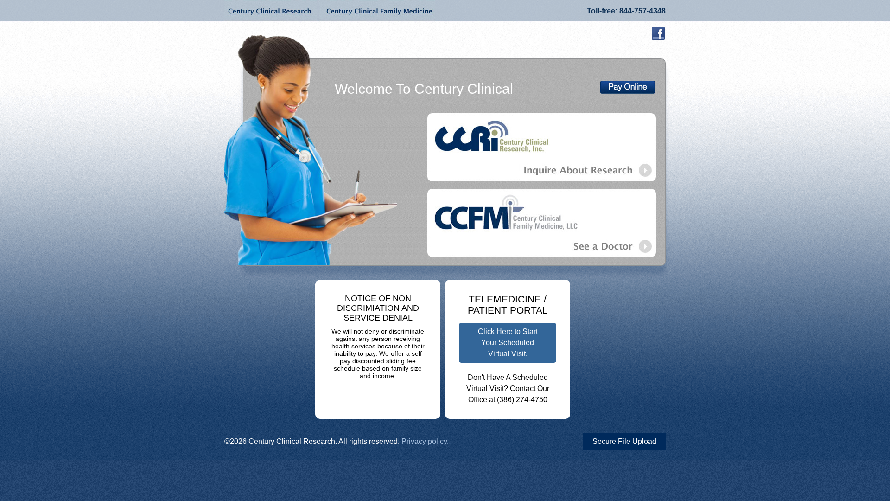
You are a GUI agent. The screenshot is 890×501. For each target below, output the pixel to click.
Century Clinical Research (270, 10)
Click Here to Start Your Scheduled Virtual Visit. (508, 343)
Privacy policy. (425, 441)
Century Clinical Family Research (377, 10)
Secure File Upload (624, 441)
